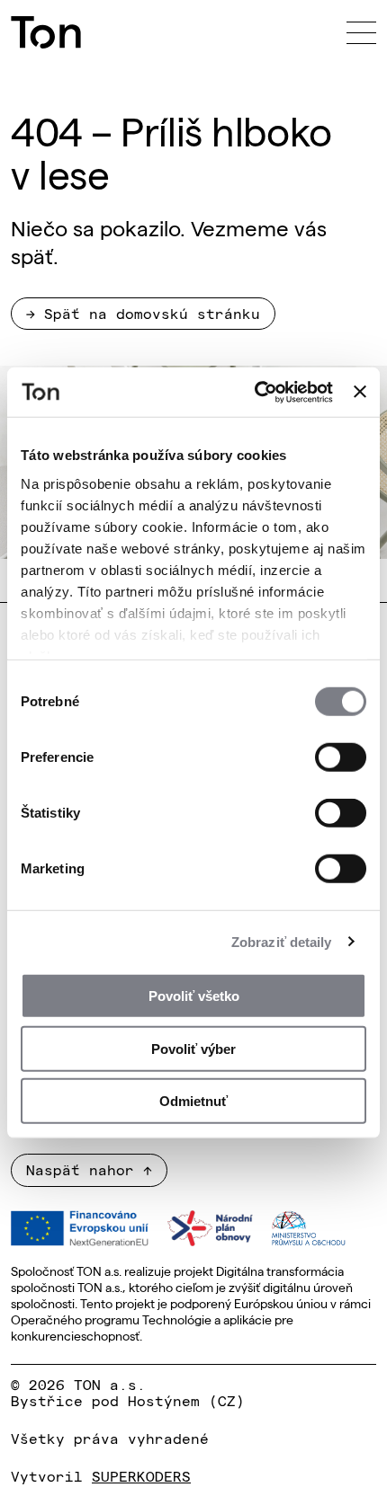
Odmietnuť (193, 1101)
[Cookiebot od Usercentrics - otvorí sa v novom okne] (254, 391)
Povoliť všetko (193, 996)
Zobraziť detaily (281, 941)
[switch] (340, 757)
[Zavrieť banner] (360, 391)
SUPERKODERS (141, 1475)
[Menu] (361, 32)
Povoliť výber (193, 1048)
